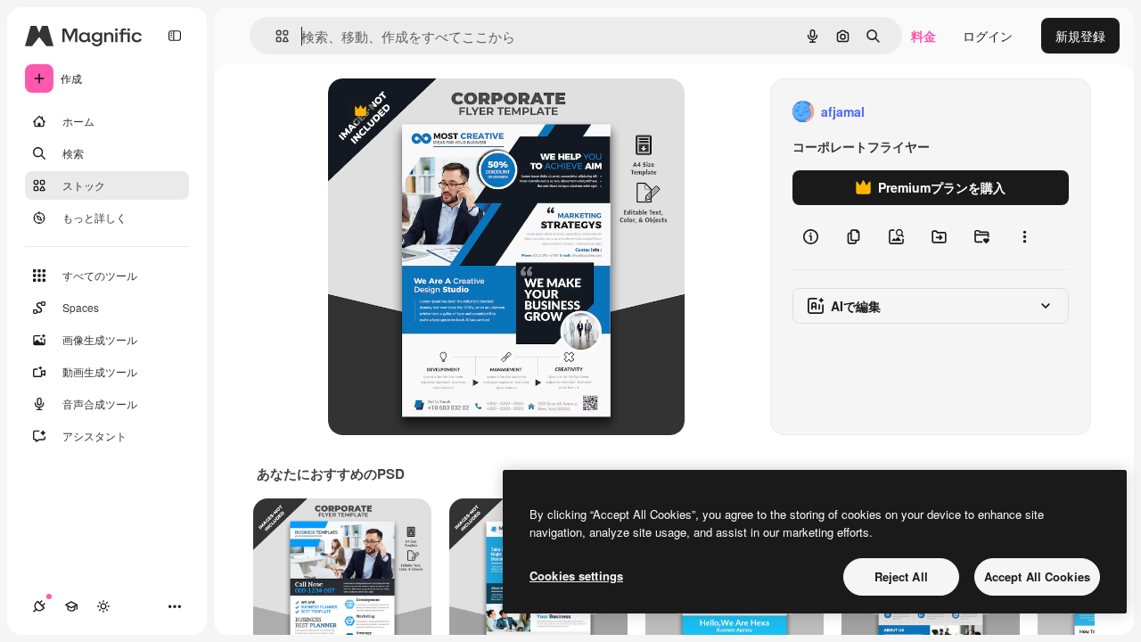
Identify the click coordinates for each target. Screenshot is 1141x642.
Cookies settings (576, 575)
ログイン (988, 36)
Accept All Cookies (1037, 576)
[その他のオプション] (1024, 237)
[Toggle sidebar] (174, 35)
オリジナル (450, 112)
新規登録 (1080, 36)
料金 (923, 36)
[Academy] (71, 606)
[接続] (39, 606)
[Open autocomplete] (275, 36)
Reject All (901, 576)
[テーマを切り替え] (103, 606)
